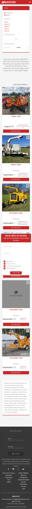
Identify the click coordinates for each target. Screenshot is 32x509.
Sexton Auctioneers (23, 125)
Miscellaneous (7, 268)
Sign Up (15, 273)
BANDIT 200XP (16, 165)
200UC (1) (7, 24)
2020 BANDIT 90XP (16, 310)
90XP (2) (6, 31)
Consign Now (23, 477)
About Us (23, 475)
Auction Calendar (23, 473)
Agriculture (7, 261)
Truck (8, 480)
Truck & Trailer (7, 264)
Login (23, 488)
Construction (8, 477)
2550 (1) (6, 29)
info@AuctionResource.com (21, 499)
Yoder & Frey (23, 318)
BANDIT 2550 (16, 116)
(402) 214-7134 (16, 501)
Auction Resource (7, 499)
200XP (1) (7, 26)
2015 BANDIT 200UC (16, 213)
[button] (22, 47)
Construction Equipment (7, 266)
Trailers (9, 482)
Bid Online (15, 131)
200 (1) (6, 22)
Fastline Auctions (23, 173)
